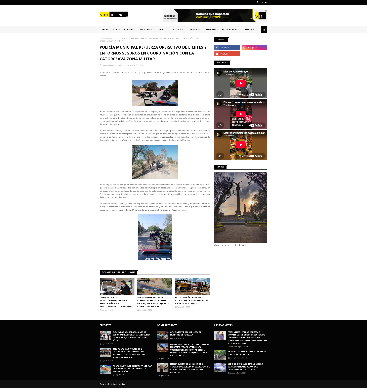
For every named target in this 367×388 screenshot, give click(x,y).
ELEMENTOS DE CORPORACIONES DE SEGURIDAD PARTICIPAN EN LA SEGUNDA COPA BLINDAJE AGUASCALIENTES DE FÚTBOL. (131, 336)
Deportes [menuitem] (195, 29)
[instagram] (261, 2)
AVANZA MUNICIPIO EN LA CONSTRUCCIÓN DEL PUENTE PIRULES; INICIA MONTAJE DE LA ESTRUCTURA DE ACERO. (153, 302)
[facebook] (257, 2)
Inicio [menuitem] (105, 29)
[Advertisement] (238, 271)
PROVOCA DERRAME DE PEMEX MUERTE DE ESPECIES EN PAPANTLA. (247, 353)
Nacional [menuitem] (211, 29)
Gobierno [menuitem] (129, 29)
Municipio (109, 38)
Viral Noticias (119, 384)
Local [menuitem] (115, 29)
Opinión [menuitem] (248, 29)
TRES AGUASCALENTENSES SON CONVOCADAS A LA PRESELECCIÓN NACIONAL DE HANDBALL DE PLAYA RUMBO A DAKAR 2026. (129, 353)
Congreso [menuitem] (162, 29)
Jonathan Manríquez (110, 65)
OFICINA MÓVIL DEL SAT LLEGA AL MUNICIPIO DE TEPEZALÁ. (185, 333)
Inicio (102, 38)
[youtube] (266, 2)
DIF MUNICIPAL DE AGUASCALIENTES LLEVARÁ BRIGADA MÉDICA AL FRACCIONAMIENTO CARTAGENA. (116, 302)
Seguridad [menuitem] (178, 29)
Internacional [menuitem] (229, 29)
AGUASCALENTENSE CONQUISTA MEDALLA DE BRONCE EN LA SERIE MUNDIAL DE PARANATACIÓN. (132, 369)
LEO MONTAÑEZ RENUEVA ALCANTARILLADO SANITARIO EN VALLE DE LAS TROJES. (191, 300)
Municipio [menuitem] (145, 29)
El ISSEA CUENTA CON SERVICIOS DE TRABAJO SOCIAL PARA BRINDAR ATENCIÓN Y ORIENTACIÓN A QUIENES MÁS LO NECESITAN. (190, 368)
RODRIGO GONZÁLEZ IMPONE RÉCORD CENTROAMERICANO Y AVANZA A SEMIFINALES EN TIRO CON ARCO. (245, 367)
